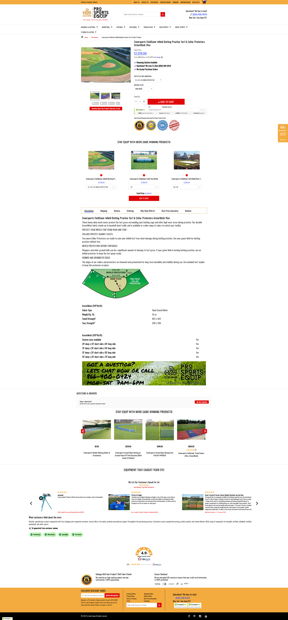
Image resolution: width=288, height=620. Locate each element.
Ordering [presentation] (130, 210)
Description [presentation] (88, 210)
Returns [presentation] (117, 210)
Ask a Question (202, 402)
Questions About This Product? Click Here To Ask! (106, 108)
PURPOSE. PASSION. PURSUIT (89, 2)
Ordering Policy (130, 593)
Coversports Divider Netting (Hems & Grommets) (97, 454)
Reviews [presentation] (188, 210)
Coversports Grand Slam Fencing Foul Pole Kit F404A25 (159, 454)
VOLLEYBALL (133, 27)
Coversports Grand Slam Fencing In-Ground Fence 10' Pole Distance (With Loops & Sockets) (128, 455)
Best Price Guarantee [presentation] (170, 210)
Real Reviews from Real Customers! (144, 487)
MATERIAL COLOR (138, 85)
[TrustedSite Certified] (181, 605)
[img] (144, 485)
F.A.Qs (128, 601)
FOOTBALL (119, 27)
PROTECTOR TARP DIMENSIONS (143, 76)
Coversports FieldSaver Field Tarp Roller (144, 178)
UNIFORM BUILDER (185, 2)
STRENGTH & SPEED (87, 32)
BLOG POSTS (196, 2)
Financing (147, 601)
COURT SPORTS (180, 27)
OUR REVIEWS (154, 2)
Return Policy (148, 596)
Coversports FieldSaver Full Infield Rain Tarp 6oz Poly (187, 178)
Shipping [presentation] (103, 210)
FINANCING (176, 2)
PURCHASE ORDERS (165, 2)
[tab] (89, 210)
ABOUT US (137, 2)
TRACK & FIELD (148, 27)
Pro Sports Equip (91, 616)
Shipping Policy (148, 593)
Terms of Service (131, 598)
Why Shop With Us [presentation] (148, 210)
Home (86, 37)
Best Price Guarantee (150, 598)
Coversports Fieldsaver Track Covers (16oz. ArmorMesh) (191, 454)
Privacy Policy (130, 596)
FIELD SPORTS (164, 27)
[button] (31, 503)
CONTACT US (145, 2)
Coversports (94, 37)
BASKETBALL (106, 27)
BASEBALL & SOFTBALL (88, 27)
